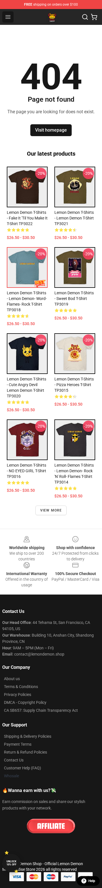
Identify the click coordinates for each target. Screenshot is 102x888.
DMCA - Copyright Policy (25, 702)
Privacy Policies (17, 694)
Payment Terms (17, 744)
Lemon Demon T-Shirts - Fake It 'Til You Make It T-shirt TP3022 (27, 218)
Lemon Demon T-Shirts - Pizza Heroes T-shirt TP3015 (74, 385)
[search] (85, 17)
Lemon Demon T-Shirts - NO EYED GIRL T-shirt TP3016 (26, 471)
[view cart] (94, 17)
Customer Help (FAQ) (22, 768)
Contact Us (14, 760)
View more (51, 510)
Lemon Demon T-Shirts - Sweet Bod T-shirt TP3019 (74, 298)
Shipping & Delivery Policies (27, 736)
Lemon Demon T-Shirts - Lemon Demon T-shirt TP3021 (74, 218)
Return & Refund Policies (25, 752)
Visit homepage (51, 130)
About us (12, 678)
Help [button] (91, 881)
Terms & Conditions (21, 686)
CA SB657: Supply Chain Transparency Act (41, 710)
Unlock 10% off (11, 863)
